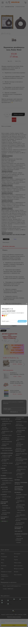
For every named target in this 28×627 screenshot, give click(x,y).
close (26, 304)
